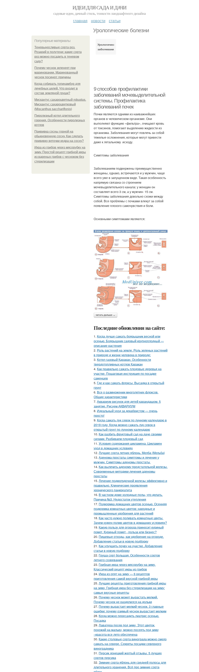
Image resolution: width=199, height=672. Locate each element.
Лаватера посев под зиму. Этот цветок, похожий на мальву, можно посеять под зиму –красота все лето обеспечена (126, 630)
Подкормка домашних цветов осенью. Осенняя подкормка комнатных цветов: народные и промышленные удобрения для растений (130, 509)
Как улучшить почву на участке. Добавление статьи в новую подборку (128, 548)
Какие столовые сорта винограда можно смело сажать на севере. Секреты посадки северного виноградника (130, 644)
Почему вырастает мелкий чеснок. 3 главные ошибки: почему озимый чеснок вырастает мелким (130, 608)
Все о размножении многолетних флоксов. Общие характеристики (126, 394)
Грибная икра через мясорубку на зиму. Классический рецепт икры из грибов (125, 566)
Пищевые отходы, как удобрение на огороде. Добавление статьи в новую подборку (129, 539)
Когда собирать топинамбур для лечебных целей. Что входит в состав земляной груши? (57, 88)
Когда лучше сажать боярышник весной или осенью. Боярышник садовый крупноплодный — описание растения (129, 341)
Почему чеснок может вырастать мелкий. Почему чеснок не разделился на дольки (126, 599)
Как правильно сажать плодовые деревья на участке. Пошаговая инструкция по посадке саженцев (127, 373)
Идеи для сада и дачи (99, 7)
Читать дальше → (105, 315)
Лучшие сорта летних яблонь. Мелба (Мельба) (132, 453)
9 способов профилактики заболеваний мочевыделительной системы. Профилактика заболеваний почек (129, 98)
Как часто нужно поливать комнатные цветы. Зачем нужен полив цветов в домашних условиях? (130, 520)
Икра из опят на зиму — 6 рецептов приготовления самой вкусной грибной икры (126, 576)
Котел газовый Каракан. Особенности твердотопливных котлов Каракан (122, 361)
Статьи (114, 20)
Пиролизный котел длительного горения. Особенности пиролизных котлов (59, 120)
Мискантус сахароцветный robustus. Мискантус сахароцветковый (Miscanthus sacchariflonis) (60, 104)
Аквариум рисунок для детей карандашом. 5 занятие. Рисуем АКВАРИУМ (127, 403)
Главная (80, 20)
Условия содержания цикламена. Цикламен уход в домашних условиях (128, 445)
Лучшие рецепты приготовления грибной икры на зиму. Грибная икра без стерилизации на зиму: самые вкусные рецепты (130, 588)
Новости (98, 20)
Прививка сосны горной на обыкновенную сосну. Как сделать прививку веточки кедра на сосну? (59, 136)
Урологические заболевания (106, 47)
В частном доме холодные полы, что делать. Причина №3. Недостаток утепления (128, 497)
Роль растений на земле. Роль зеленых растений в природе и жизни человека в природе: (131, 352)
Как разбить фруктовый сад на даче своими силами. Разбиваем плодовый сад (128, 436)
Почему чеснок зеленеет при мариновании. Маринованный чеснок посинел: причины (56, 72)
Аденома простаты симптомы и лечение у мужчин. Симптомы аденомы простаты (126, 459)
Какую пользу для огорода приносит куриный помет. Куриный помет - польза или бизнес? (129, 529)
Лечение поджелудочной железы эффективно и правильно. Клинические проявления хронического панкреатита (130, 485)
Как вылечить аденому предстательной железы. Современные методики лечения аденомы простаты (131, 471)
